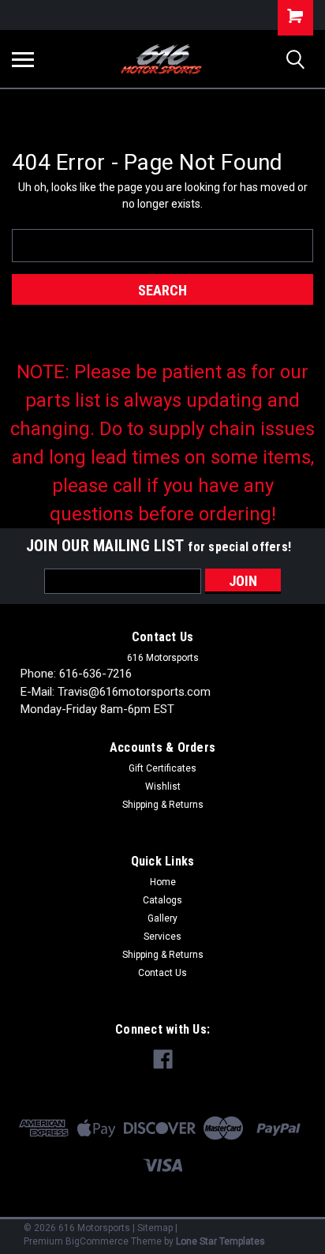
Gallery (162, 918)
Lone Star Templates (220, 1241)
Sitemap (155, 1227)
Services (162, 936)
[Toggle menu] (23, 59)
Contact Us (162, 972)
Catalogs (162, 900)
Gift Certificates (162, 768)
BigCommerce (97, 1241)
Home (163, 882)
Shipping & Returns (163, 804)
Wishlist (163, 786)
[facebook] (163, 1059)
